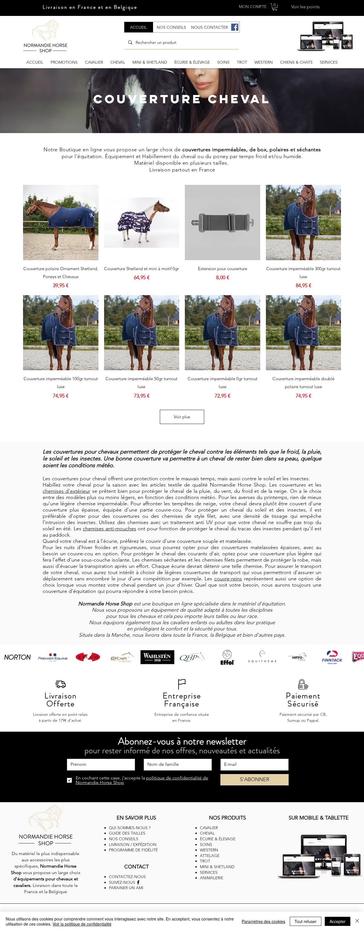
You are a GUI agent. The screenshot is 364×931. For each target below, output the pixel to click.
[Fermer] (357, 921)
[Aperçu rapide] (60, 222)
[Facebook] (234, 27)
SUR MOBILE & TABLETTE (319, 818)
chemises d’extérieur (66, 491)
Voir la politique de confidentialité (82, 924)
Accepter (338, 921)
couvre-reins (228, 579)
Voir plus (182, 416)
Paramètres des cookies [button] (263, 921)
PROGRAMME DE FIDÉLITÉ (133, 850)
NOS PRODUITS (227, 818)
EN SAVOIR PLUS (136, 818)
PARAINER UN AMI (126, 887)
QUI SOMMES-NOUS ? (129, 827)
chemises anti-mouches (109, 529)
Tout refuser (306, 921)
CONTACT (136, 867)
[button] (274, 7)
